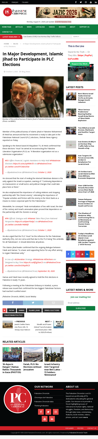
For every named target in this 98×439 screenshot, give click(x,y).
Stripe (80, 55)
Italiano (25, 2)
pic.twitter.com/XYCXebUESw (17, 166)
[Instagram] (86, 2)
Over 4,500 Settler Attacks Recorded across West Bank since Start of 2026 (86, 188)
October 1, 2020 (44, 230)
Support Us (84, 27)
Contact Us (7, 32)
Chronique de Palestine (43, 397)
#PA (6, 218)
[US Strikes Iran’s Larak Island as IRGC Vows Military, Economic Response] (71, 174)
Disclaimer (69, 428)
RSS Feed (80, 428)
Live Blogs (40, 27)
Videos (52, 27)
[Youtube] (91, 2)
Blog (23, 71)
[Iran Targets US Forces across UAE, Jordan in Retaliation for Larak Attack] (71, 158)
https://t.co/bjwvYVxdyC (25, 221)
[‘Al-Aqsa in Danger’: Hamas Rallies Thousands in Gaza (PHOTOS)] (12, 354)
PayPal (88, 55)
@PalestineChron (44, 163)
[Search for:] (84, 36)
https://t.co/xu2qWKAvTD (23, 163)
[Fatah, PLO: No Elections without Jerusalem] (33, 354)
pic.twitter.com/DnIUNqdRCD (17, 265)
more (85, 417)
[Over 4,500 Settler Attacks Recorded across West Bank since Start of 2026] (71, 188)
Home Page (6, 27)
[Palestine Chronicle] (18, 412)
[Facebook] (76, 2)
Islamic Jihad (34, 310)
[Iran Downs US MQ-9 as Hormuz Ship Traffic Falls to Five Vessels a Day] (71, 144)
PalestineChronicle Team (78, 433)
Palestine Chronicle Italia (43, 401)
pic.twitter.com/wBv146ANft (17, 224)
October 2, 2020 (44, 172)
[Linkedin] (96, 2)
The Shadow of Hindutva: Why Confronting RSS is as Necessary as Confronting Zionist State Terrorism (86, 219)
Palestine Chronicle (41, 393)
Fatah (11, 310)
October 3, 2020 (12, 71)
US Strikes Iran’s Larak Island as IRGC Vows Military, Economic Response (86, 174)
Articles (19, 27)
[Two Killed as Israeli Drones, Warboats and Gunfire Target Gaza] (71, 130)
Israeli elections (51, 310)
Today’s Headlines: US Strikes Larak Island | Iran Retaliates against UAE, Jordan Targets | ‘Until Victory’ (86, 238)
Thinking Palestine (41, 405)
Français (15, 2)
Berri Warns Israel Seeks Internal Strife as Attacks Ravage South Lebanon (85, 97)
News (29, 27)
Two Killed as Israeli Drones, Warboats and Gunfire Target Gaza (86, 131)
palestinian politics (13, 315)
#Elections (48, 259)
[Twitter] (81, 2)
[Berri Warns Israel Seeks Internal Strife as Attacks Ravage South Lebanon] (71, 96)
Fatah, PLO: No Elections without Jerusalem (32, 367)
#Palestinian (55, 160)
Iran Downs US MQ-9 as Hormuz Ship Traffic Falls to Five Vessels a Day (86, 144)
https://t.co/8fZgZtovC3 (33, 262)
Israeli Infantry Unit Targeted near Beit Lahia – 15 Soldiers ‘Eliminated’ (53, 369)
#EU (7, 160)
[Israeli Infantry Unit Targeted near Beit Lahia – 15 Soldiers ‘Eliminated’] (54, 354)
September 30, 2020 (46, 271)
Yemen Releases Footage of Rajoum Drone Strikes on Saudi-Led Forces (86, 202)
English (5, 2)
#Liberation (20, 259)
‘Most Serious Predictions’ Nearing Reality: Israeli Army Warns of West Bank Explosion (86, 114)
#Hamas (31, 218)
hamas (21, 310)
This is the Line (76, 46)
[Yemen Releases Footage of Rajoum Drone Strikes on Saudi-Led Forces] (71, 202)
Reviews (62, 27)
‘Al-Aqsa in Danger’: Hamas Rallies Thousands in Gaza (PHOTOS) (12, 368)
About (72, 27)
